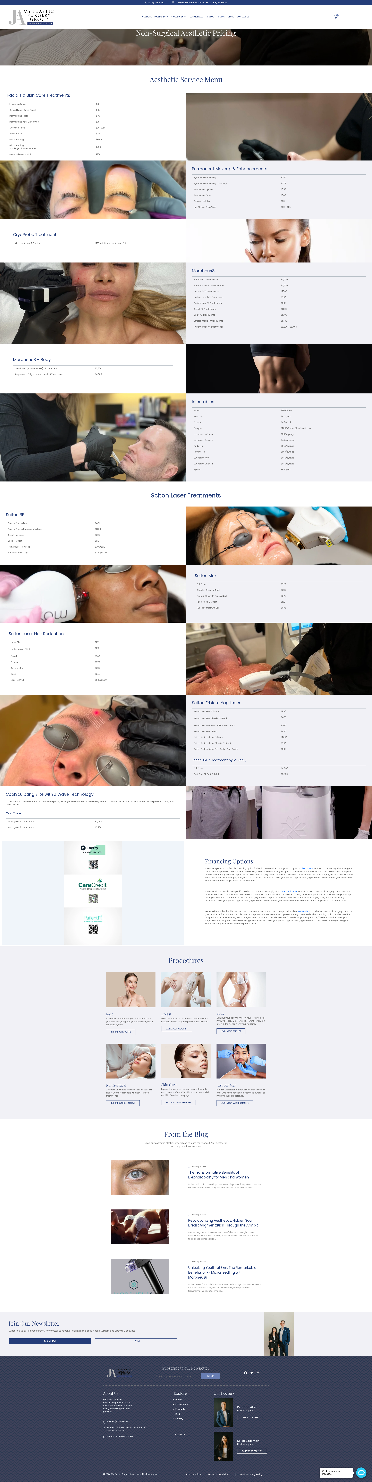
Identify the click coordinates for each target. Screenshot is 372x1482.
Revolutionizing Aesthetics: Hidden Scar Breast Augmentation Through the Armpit (223, 1223)
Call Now (51, 1341)
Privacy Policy (193, 1474)
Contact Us (243, 17)
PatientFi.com (305, 911)
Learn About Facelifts (121, 1032)
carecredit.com (289, 891)
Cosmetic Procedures (154, 17)
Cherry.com (307, 868)
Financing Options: (230, 861)
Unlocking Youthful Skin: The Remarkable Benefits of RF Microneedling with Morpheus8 (222, 1272)
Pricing (221, 17)
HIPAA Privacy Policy (251, 1474)
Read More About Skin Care (178, 1102)
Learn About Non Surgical (123, 1103)
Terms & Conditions (219, 1474)
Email (137, 1341)
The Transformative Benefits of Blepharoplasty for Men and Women (218, 1175)
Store (231, 17)
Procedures (177, 17)
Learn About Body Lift (231, 1031)
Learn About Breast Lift (177, 1029)
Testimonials (195, 17)
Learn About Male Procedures (235, 1103)
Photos (210, 17)
